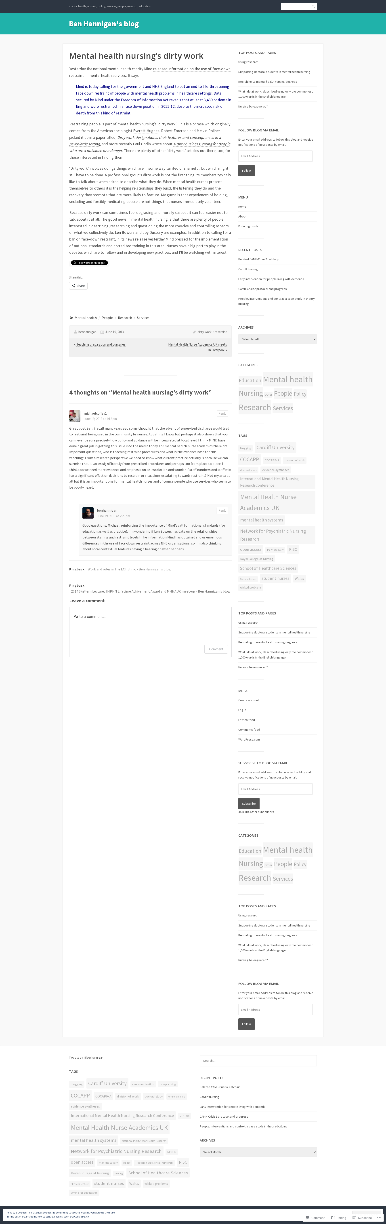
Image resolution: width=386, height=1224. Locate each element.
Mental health (86, 317)
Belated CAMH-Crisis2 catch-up (258, 259)
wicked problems (250, 587)
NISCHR (171, 1152)
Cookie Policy (81, 1216)
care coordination (143, 1084)
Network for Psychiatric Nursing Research (273, 535)
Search (313, 6)
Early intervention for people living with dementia (271, 279)
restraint (221, 332)
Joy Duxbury (153, 232)
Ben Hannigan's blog (104, 23)
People (107, 317)
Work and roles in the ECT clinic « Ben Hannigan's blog (129, 569)
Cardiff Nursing (248, 269)
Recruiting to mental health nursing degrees (267, 82)
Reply (222, 413)
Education (250, 380)
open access (251, 549)
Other (268, 395)
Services (143, 317)
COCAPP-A (272, 460)
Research (125, 317)
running (119, 1173)
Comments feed (249, 730)
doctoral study (248, 470)
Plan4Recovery (275, 549)
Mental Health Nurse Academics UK (268, 502)
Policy (300, 393)
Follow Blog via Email (258, 130)
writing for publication (84, 1192)
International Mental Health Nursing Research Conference (269, 482)
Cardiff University (275, 447)
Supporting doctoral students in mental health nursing (274, 72)
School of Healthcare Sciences (268, 568)
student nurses (275, 578)
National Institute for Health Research (144, 1140)
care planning (168, 1084)
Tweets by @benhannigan (86, 1057)
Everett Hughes (146, 130)
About (242, 216)
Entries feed (246, 720)
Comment (216, 649)
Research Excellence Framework (154, 1162)
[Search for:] (258, 1061)
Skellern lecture (248, 579)
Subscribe (249, 804)
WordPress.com (249, 739)
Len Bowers (124, 232)
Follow (246, 171)
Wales (299, 578)
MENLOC (184, 1116)
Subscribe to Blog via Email (263, 763)
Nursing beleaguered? (253, 106)
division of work (295, 460)
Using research (248, 62)
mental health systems (261, 520)
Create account (248, 700)
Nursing (251, 393)
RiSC (293, 549)
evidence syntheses (276, 470)
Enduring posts (248, 226)
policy (126, 1162)
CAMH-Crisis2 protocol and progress (262, 289)
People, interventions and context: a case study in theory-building (243, 1126)
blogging (245, 448)
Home (242, 207)
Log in (242, 710)
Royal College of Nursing (256, 559)
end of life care (176, 1096)
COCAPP (249, 459)
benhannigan (87, 332)
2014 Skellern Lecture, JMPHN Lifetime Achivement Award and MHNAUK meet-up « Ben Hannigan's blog (150, 591)
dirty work (204, 332)
